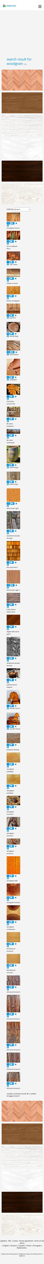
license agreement (26, 1241)
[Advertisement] (22, 33)
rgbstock (11, 6)
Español (22, 1245)
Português (37, 1245)
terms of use (39, 1241)
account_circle (8, 225)
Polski (28, 1245)
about (22, 1243)
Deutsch (13, 1245)
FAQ (9, 1241)
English (6, 1245)
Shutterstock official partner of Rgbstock (13, 1254)
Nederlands (21, 1248)
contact (15, 1241)
